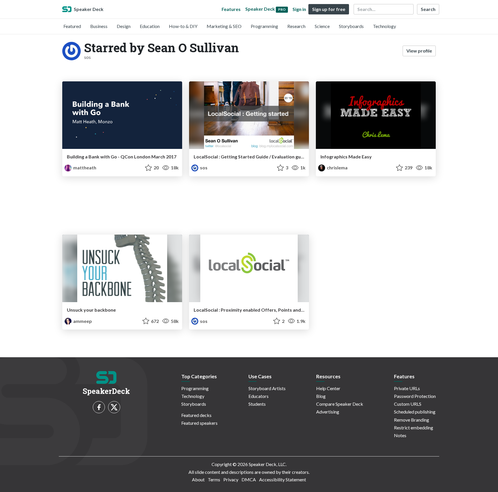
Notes (400, 435)
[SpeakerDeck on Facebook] (99, 407)
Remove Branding (411, 419)
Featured (72, 26)
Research (296, 26)
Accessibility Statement (282, 479)
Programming (264, 26)
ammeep (82, 321)
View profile (419, 50)
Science (322, 26)
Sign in (299, 9)
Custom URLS (407, 404)
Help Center (328, 388)
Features (231, 9)
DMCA (249, 479)
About (198, 479)
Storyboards (351, 26)
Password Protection (415, 396)
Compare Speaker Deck (339, 404)
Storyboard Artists (267, 388)
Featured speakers (199, 423)
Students (257, 404)
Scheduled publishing (414, 411)
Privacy (230, 479)
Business (98, 26)
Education (150, 26)
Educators (258, 396)
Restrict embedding (413, 427)
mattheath (84, 167)
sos (203, 167)
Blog (321, 396)
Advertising (327, 411)
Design (124, 26)
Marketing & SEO (224, 26)
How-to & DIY (183, 26)
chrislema (337, 167)
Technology (384, 26)
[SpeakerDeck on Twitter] (114, 407)
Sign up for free (328, 9)
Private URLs (407, 388)
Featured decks (196, 415)
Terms (214, 479)
